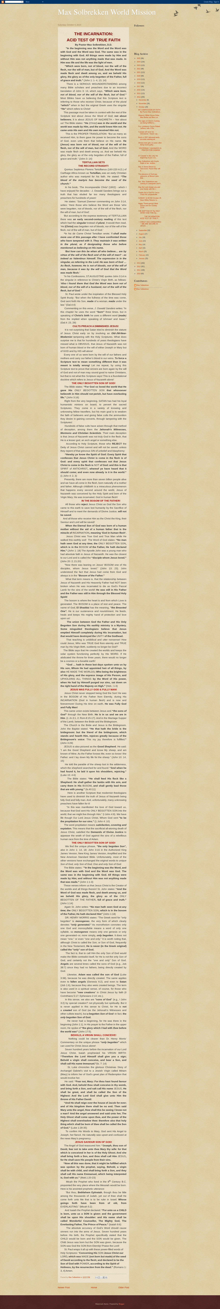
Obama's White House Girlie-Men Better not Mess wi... (149, 116)
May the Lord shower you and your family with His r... (149, 188)
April (141, 248)
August (142, 234)
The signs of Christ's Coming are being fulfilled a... (149, 122)
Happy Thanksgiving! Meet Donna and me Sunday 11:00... (148, 205)
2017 (139, 86)
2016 (139, 90)
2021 (139, 72)
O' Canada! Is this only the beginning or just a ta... (148, 157)
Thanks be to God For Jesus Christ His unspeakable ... (148, 193)
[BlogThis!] (99, 1277)
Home (94, 1287)
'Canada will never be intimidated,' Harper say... (148, 133)
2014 (139, 97)
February (142, 255)
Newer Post (64, 1287)
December (143, 100)
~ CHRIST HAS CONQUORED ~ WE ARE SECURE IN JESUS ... (149, 224)
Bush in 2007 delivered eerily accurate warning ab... (149, 138)
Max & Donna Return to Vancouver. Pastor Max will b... (149, 169)
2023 (139, 65)
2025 (139, 58)
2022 (139, 69)
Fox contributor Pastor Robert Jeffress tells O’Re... (149, 127)
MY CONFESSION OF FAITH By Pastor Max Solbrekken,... (150, 111)
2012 (139, 266)
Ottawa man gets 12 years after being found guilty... (150, 144)
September (143, 230)
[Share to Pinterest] (106, 1277)
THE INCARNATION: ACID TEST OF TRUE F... (149, 217)
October (142, 107)
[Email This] (96, 1277)
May (140, 244)
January (142, 258)
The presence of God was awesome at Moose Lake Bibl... (148, 176)
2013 (139, 263)
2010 (139, 274)
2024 (139, 62)
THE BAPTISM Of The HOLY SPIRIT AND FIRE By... (149, 212)
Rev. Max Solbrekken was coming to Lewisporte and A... (150, 182)
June (141, 241)
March (141, 251)
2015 (139, 93)
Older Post (123, 1287)
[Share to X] (101, 1277)
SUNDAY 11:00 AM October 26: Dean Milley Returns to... (150, 199)
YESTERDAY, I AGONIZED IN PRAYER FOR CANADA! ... (149, 150)
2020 (139, 76)
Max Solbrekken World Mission (107, 12)
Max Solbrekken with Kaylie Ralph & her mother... (148, 162)
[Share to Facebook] (103, 1277)
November (143, 103)
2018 (139, 83)
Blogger (121, 1304)
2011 (139, 270)
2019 (139, 79)
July (140, 237)
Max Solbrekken (143, 285)
